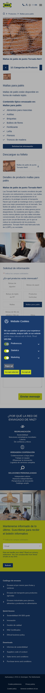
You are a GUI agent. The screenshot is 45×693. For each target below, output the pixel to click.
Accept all (26, 372)
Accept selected (11, 372)
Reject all (9, 366)
